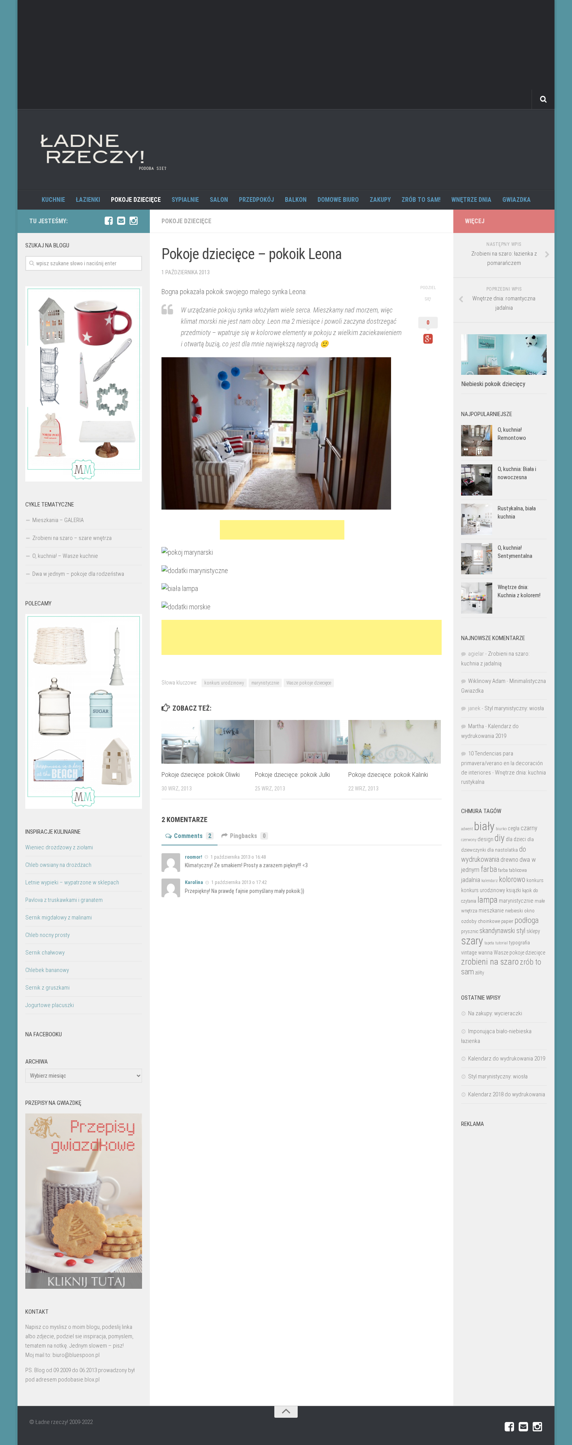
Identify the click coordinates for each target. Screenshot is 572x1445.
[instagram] (133, 221)
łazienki (88, 199)
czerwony (468, 839)
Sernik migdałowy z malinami (58, 917)
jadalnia (470, 880)
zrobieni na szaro (490, 961)
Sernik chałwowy (45, 952)
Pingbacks (248, 836)
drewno (509, 859)
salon (219, 199)
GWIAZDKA (516, 199)
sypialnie (185, 199)
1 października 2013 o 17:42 (239, 882)
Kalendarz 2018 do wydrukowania (506, 1094)
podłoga (526, 920)
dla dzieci (516, 839)
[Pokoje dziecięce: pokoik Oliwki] (207, 742)
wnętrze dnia (471, 199)
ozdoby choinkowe (480, 921)
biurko (501, 828)
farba (489, 869)
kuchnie (53, 199)
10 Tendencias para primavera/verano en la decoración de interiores (502, 763)
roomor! (193, 857)
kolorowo (512, 879)
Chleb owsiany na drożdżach (58, 864)
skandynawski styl (502, 931)
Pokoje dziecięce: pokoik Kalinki (388, 774)
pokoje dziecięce (136, 199)
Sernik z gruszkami (47, 987)
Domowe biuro (338, 199)
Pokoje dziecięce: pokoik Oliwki (200, 774)
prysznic (469, 931)
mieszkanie (491, 910)
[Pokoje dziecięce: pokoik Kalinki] (394, 742)
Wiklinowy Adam (486, 681)
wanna (485, 952)
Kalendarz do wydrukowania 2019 (506, 1058)
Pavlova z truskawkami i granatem (64, 899)
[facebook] (108, 221)
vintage (469, 952)
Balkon (296, 199)
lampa (487, 900)
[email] (121, 221)
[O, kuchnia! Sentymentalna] (476, 558)
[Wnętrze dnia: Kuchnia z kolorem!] (476, 598)
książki (513, 890)
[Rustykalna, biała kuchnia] (476, 519)
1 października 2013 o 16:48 (238, 857)
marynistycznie (265, 683)
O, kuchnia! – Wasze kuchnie (65, 555)
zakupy (380, 199)
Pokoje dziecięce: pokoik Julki (292, 774)
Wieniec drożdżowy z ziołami (59, 847)
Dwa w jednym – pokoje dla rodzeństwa (78, 573)
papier (507, 921)
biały (484, 826)
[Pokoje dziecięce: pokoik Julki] (301, 742)
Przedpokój (256, 199)
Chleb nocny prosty (47, 935)
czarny (529, 828)
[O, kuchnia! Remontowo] (476, 440)
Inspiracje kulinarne (53, 831)
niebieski (514, 911)
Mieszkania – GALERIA (58, 520)
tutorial (501, 943)
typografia (519, 943)
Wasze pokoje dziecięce (308, 683)
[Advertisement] (286, 54)
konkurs (535, 880)
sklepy (533, 931)
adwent (467, 828)
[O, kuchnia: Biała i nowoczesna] (476, 480)
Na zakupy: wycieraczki (495, 1013)
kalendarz (489, 880)
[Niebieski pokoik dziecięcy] (504, 354)
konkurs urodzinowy (224, 683)
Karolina (194, 882)
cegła (513, 828)
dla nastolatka (502, 850)
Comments (192, 836)
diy (500, 838)
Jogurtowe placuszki (49, 1005)
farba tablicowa (512, 870)
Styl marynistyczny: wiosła (514, 708)
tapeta (489, 943)
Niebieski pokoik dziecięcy (493, 384)
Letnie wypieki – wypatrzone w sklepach (72, 882)
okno (529, 911)
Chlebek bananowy (47, 970)
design (485, 839)
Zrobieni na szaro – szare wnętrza (72, 538)
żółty (479, 973)
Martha (476, 726)
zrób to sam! (421, 199)
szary (472, 940)
